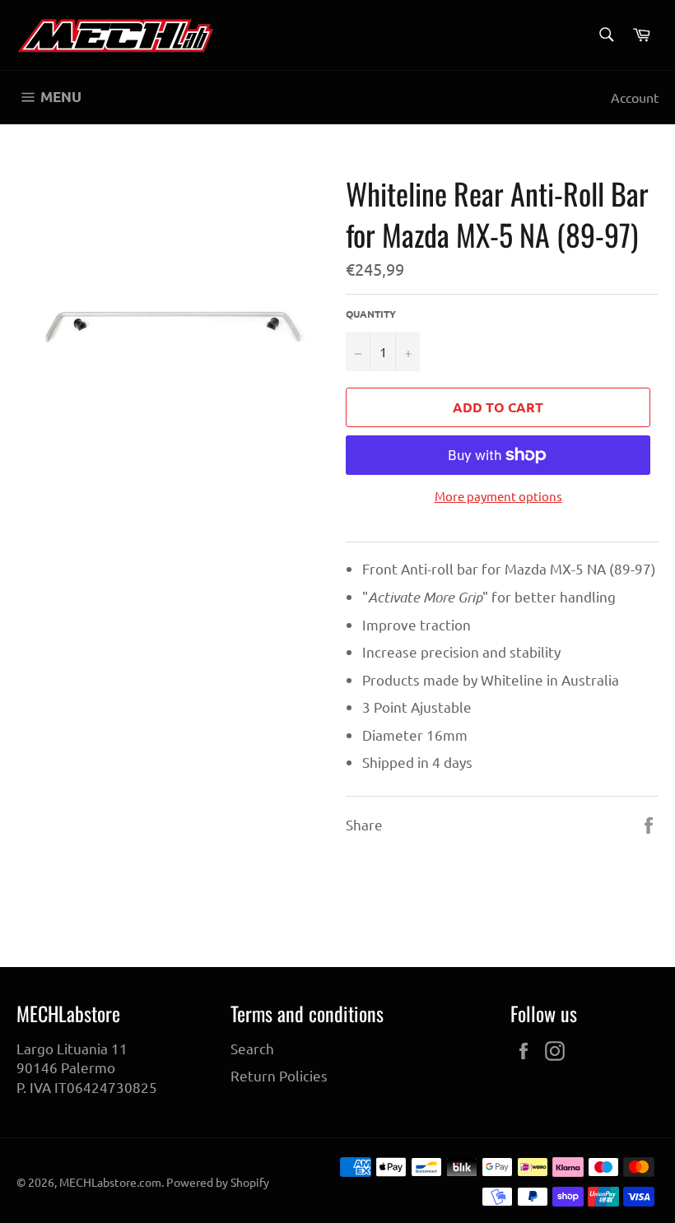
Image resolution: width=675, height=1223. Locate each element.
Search (252, 1048)
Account (635, 97)
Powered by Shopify (217, 1181)
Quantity (371, 313)
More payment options (498, 496)
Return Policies (279, 1075)
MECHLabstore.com (110, 1181)
